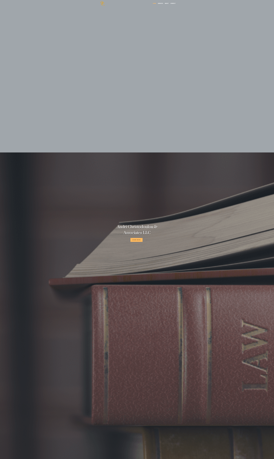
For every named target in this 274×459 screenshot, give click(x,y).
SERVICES (160, 3)
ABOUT (167, 3)
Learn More (136, 239)
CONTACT (173, 3)
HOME (154, 3)
